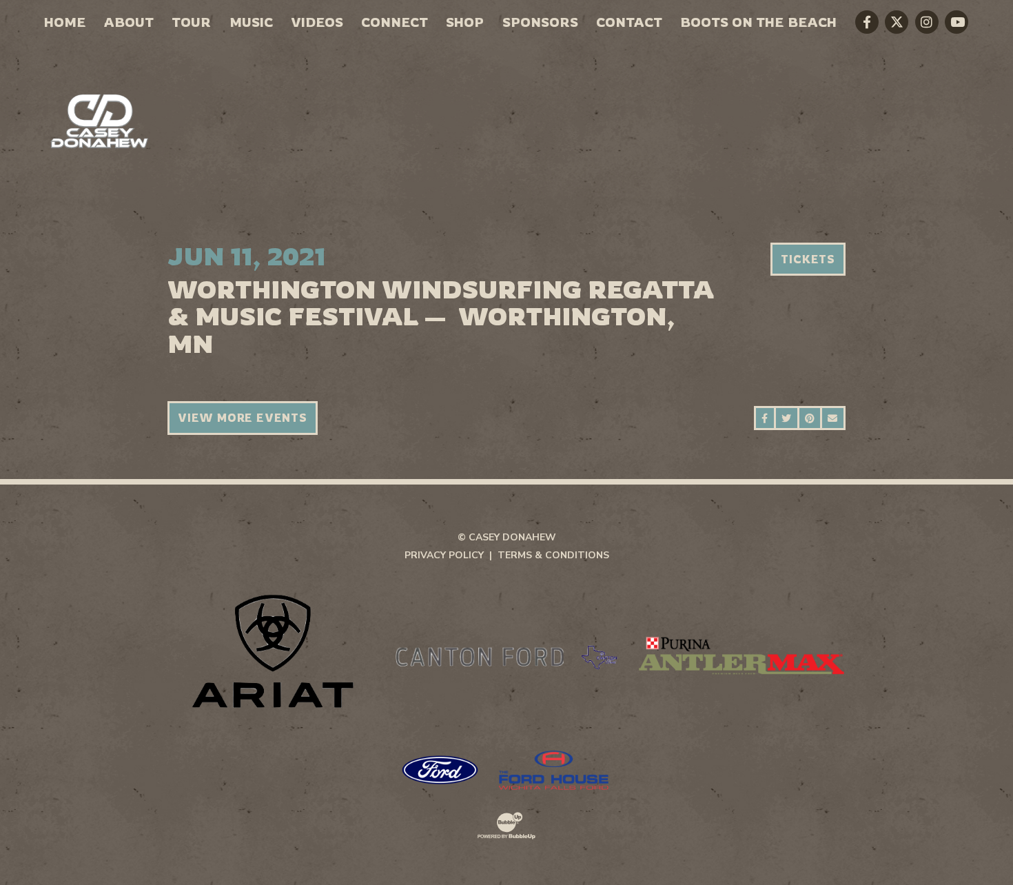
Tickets (808, 259)
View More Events (242, 418)
